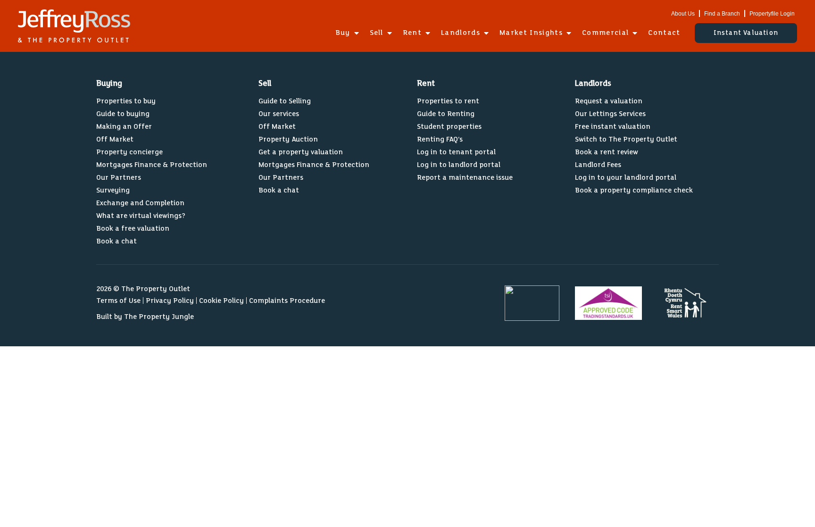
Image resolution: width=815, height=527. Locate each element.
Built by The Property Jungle (145, 317)
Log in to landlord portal (458, 165)
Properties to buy (126, 101)
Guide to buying (123, 114)
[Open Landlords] (486, 33)
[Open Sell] (389, 33)
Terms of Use (118, 301)
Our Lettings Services (610, 114)
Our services (278, 114)
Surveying (113, 190)
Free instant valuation (612, 127)
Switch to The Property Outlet (626, 139)
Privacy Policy (170, 301)
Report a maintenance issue (465, 178)
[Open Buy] (356, 33)
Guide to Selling (284, 101)
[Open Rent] (428, 33)
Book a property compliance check (634, 190)
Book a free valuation (132, 229)
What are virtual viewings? (140, 216)
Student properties (449, 127)
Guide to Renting (445, 114)
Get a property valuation (300, 152)
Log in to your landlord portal (625, 178)
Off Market (114, 139)
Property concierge (129, 152)
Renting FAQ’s (440, 139)
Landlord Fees (598, 165)
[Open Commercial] (635, 33)
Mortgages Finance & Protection (151, 165)
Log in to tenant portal (456, 152)
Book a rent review (606, 152)
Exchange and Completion (140, 203)
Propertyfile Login (772, 13)
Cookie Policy (221, 301)
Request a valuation (608, 101)
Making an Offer (124, 127)
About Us (683, 13)
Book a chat (116, 241)
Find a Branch (722, 13)
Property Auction (288, 139)
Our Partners (118, 178)
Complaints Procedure (287, 301)
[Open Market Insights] (569, 33)
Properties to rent (448, 101)
